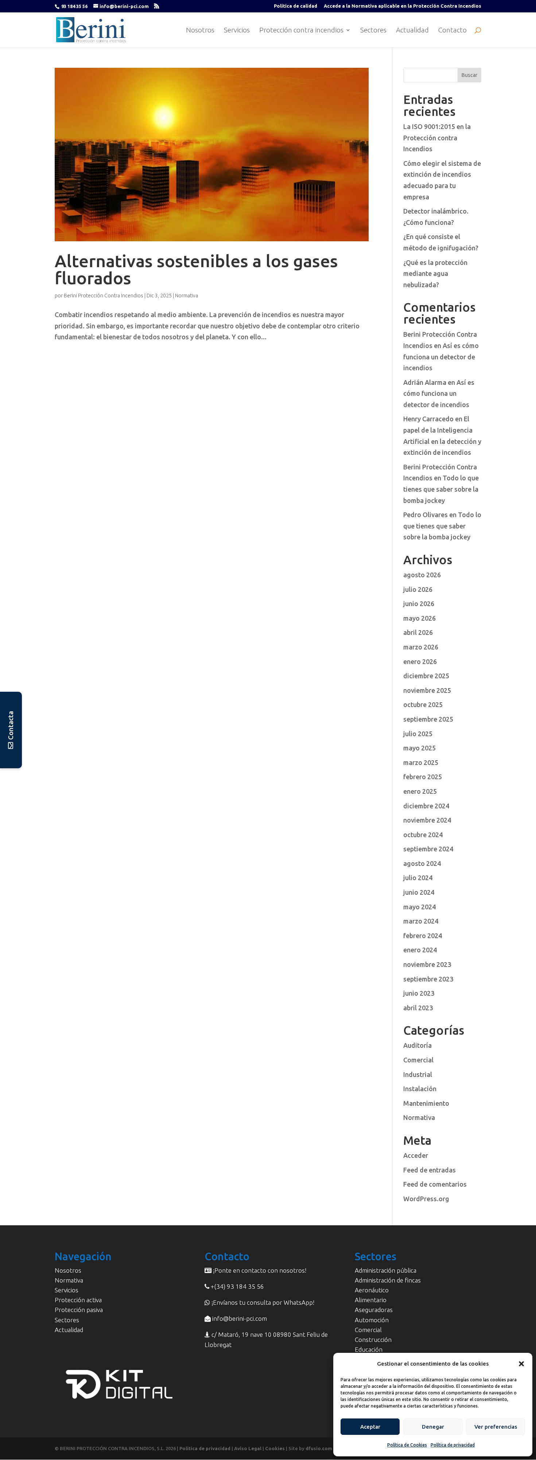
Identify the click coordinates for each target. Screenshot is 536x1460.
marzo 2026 (420, 647)
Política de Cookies (407, 1445)
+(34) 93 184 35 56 (236, 1286)
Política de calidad (295, 6)
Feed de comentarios (435, 1184)
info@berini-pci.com (239, 1318)
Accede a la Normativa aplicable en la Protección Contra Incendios (402, 6)
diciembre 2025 (426, 675)
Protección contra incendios (301, 30)
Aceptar (370, 1427)
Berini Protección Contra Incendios (103, 295)
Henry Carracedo (428, 418)
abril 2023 (418, 1007)
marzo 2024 (420, 921)
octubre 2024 (423, 834)
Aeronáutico (372, 1290)
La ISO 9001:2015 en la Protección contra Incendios (437, 137)
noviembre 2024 (427, 820)
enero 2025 (420, 791)
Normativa (186, 295)
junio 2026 (418, 603)
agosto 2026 (422, 574)
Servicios (237, 30)
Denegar (433, 1427)
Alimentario (371, 1299)
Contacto (452, 30)
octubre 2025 (423, 704)
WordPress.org (426, 1198)
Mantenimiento (426, 1103)
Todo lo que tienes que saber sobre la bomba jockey (441, 489)
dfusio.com (319, 1448)
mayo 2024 (419, 906)
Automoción (372, 1319)
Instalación (419, 1088)
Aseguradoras (374, 1309)
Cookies (275, 1448)
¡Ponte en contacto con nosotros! (258, 1270)
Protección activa (78, 1299)
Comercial (418, 1059)
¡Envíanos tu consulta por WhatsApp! (262, 1302)
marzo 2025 (420, 762)
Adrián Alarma (424, 382)
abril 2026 (418, 632)
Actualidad (412, 30)
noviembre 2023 (427, 964)
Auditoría (417, 1045)
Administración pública (385, 1270)
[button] (521, 1363)
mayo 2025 (419, 748)
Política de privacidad (453, 1445)
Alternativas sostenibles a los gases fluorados (196, 269)
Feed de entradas (429, 1170)
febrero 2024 (422, 935)
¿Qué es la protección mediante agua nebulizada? (435, 273)
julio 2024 (417, 877)
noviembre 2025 (427, 690)
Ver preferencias (495, 1427)
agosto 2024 (422, 863)
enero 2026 (420, 661)
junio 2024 (418, 892)
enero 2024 (420, 949)
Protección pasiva (79, 1309)
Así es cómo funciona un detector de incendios (441, 356)
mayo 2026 (419, 618)
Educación (368, 1349)
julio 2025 (417, 733)
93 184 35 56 (74, 6)
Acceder (415, 1155)
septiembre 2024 (428, 848)
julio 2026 (417, 589)
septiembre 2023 (428, 979)
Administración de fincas (388, 1280)
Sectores (373, 30)
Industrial (417, 1074)
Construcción (373, 1339)
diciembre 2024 (426, 805)
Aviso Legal (248, 1448)
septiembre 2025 (428, 719)
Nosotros (200, 30)
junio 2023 (418, 993)
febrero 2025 (422, 776)
